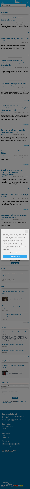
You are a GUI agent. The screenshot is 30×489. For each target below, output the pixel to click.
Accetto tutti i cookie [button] (15, 256)
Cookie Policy (6, 249)
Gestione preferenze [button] (15, 252)
